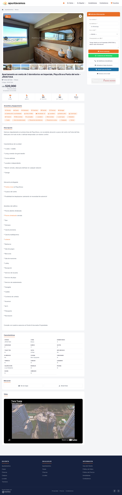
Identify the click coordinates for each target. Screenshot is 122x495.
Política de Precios (88, 472)
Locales (4, 478)
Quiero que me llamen (104, 69)
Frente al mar (9, 187)
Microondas (50, 117)
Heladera (71, 117)
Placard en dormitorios (36, 120)
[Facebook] (114, 491)
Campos (4, 475)
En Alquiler (80, 3)
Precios (62, 491)
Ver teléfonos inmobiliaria (104, 61)
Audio (8, 120)
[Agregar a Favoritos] (80, 16)
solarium (7, 239)
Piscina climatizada (11, 215)
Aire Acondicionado (19, 120)
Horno (72, 120)
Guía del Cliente (88, 466)
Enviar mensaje (104, 51)
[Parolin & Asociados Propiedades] (103, 80)
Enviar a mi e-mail (104, 73)
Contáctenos (104, 3)
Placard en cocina (52, 120)
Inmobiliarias (92, 3)
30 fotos (79, 61)
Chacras (4, 472)
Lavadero (40, 117)
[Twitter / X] (118, 491)
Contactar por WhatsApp (104, 55)
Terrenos (5, 482)
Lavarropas (61, 117)
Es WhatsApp (95, 26)
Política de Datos (88, 469)
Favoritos (116, 3)
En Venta (70, 3)
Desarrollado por (7, 489)
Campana (63, 120)
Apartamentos (9, 9)
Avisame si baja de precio (104, 65)
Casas (4, 469)
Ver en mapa (24, 386)
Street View (64, 386)
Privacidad (55, 491)
